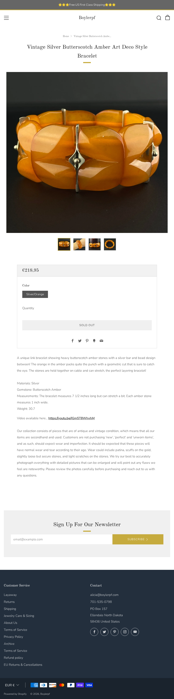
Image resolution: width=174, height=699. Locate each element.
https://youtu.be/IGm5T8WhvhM (71, 418)
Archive (9, 644)
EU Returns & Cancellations (23, 665)
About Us (10, 623)
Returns (9, 602)
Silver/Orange (35, 294)
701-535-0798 (101, 602)
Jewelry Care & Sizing (19, 616)
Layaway (10, 595)
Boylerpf (87, 18)
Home (66, 36)
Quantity (28, 308)
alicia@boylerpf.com (104, 595)
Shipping (10, 609)
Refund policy (13, 658)
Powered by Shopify (15, 694)
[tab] (64, 244)
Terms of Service (15, 630)
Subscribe (136, 539)
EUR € (9, 685)
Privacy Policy (13, 637)
